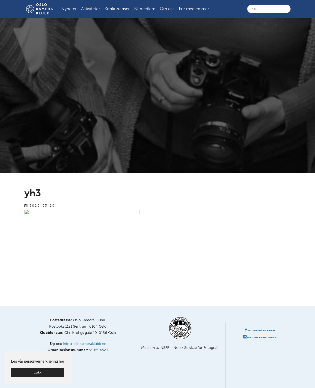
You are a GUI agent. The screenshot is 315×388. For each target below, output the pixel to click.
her (61, 361)
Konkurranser (117, 8)
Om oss (167, 8)
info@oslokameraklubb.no (84, 343)
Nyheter (69, 8)
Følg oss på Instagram (261, 337)
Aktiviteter (90, 8)
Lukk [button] (38, 372)
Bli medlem (144, 8)
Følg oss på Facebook (261, 330)
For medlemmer (194, 8)
